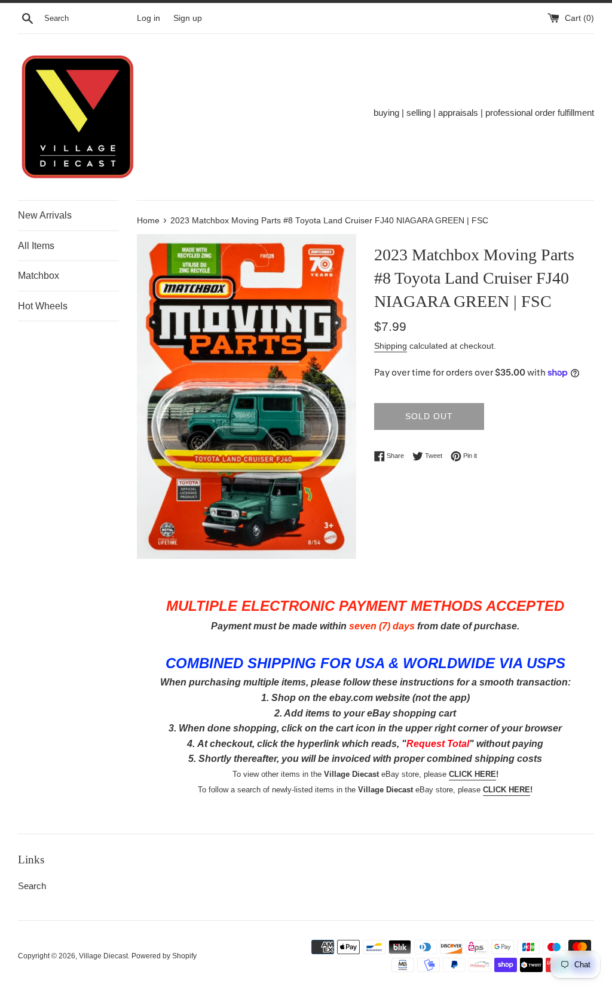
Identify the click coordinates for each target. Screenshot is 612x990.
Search (32, 886)
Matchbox (38, 275)
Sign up (187, 18)
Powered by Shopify (164, 956)
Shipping (390, 346)
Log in (148, 18)
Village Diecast (103, 956)
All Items (36, 246)
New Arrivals (45, 215)
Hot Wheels (43, 306)
